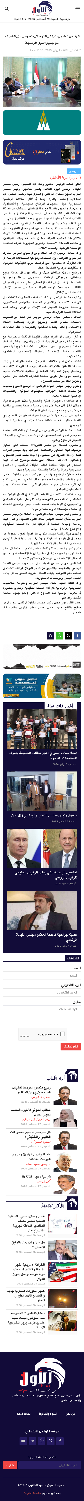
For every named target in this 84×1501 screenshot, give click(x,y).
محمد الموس (44, 1181)
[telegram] (32, 1441)
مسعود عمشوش (41, 1097)
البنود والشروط (48, 1413)
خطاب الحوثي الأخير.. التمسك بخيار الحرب (31, 1112)
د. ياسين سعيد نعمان (38, 1164)
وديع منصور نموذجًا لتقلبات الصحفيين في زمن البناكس (31, 1090)
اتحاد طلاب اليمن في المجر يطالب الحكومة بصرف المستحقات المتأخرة (43, 755)
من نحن (70, 1413)
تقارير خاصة (23, 1413)
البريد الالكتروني (71, 985)
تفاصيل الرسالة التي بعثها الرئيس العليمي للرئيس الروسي (46, 875)
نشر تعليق (71, 1046)
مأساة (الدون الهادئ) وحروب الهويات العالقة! (31, 1156)
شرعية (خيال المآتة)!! (36, 1177)
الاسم (77, 968)
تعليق (77, 1002)
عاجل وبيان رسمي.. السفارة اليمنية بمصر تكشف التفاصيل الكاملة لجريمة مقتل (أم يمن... (26, 1223)
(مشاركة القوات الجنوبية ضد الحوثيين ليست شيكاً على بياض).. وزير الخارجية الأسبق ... (26, 1320)
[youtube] (23, 1441)
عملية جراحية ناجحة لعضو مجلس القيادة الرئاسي (46, 937)
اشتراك (10, 1465)
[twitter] (51, 1441)
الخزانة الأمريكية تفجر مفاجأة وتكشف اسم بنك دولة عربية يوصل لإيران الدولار (29, 1272)
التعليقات (73, 958)
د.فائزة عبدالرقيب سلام (36, 1119)
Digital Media (32, 1493)
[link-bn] (42, 656)
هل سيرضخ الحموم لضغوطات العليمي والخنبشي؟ (30, 1134)
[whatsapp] (41, 1441)
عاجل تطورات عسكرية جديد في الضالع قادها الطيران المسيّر (26, 1295)
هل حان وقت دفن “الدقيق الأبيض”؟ (28, 1245)
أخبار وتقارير (74, 171)
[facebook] (60, 1441)
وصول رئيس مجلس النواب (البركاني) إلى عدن (44, 815)
